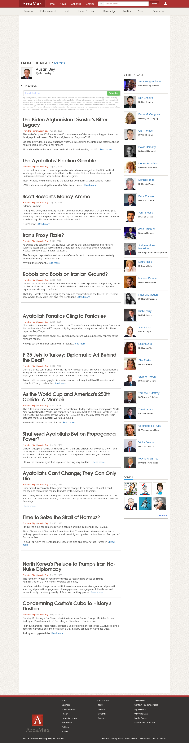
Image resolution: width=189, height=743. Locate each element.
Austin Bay (43, 131)
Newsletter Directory (144, 722)
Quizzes (102, 718)
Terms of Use (131, 738)
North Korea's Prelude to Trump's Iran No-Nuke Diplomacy (69, 565)
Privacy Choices (159, 738)
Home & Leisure (87, 11)
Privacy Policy (117, 738)
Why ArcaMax (141, 713)
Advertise (104, 738)
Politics (127, 11)
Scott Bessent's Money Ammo (56, 196)
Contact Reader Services (146, 704)
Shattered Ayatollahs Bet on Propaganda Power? (69, 435)
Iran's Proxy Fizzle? (43, 234)
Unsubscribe (144, 738)
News (101, 704)
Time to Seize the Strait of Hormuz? (61, 517)
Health (67, 11)
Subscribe (113, 93)
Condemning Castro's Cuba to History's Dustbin (67, 605)
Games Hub (159, 11)
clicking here (89, 109)
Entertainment (48, 11)
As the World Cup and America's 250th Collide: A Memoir (66, 396)
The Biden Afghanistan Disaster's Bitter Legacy (65, 121)
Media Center (140, 718)
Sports (141, 11)
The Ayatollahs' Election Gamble (59, 160)
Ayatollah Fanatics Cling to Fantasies (64, 315)
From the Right (30, 131)
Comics (101, 709)
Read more (106, 149)
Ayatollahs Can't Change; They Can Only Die (69, 475)
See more (162, 515)
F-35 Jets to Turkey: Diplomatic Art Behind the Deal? (69, 356)
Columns (102, 713)
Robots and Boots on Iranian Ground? (65, 273)
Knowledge (109, 11)
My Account (140, 709)
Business (28, 11)
